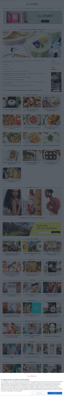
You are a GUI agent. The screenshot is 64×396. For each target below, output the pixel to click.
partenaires (10, 381)
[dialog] (32, 384)
